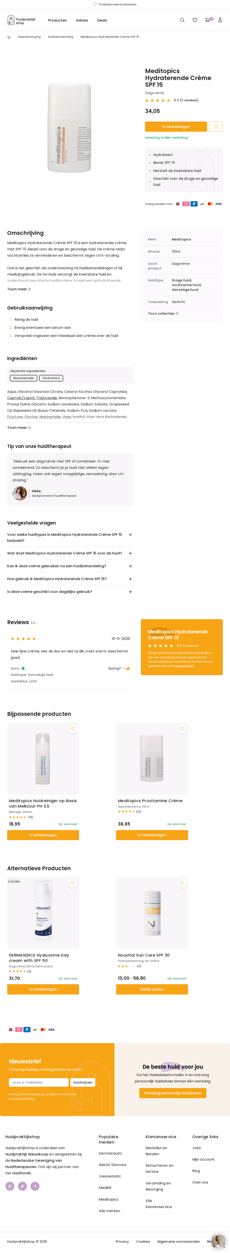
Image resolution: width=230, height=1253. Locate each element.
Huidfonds (21, 1173)
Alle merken (109, 1210)
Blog (196, 1170)
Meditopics (181, 239)
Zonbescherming (60, 37)
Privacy (122, 1241)
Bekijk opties (152, 989)
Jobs (196, 1148)
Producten (57, 20)
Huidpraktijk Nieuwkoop (26, 1154)
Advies (82, 20)
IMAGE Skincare (112, 1164)
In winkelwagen (176, 126)
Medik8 (105, 1187)
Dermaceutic (110, 1153)
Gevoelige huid (185, 289)
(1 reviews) (189, 100)
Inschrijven (82, 1082)
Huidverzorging (29, 37)
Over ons (200, 1182)
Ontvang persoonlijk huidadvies (173, 1093)
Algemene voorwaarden (178, 1241)
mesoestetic (110, 1176)
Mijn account (203, 1159)
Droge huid (181, 280)
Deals (102, 20)
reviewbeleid (184, 666)
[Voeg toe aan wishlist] (72, 728)
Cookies (143, 1241)
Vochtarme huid (186, 285)
